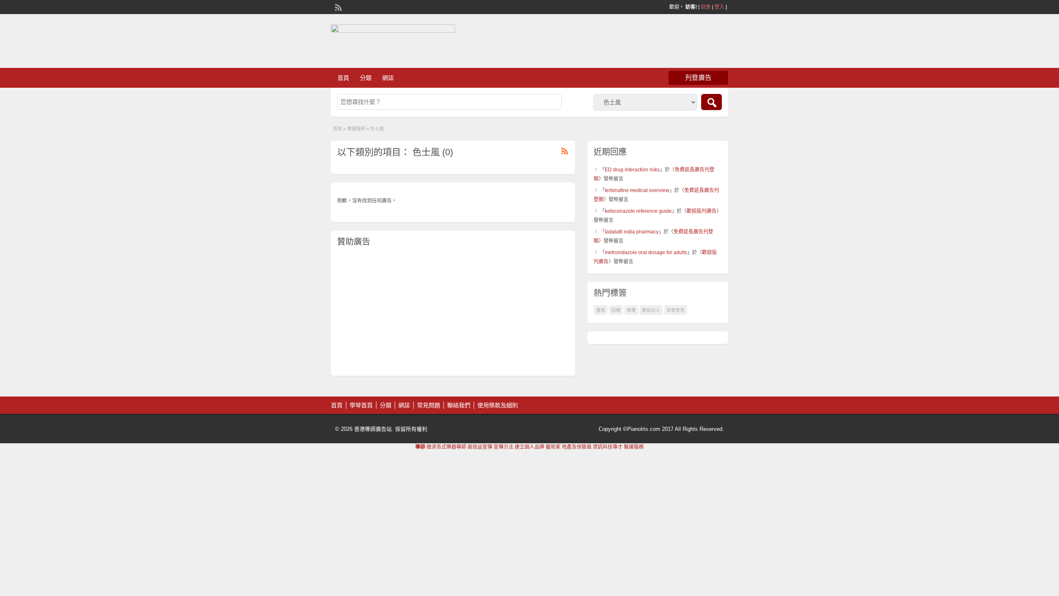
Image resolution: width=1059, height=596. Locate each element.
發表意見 (675, 310)
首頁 (343, 77)
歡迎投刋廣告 (701, 211)
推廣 (631, 310)
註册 (706, 7)
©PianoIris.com (641, 429)
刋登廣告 (698, 77)
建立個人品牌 (529, 447)
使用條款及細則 (497, 405)
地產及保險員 (577, 447)
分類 (365, 77)
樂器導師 (356, 128)
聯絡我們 (458, 405)
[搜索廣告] (711, 102)
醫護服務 (634, 447)
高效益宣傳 (479, 447)
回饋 (616, 310)
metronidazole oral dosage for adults (646, 252)
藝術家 (553, 447)
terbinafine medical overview (637, 190)
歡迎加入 (651, 310)
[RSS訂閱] (337, 6)
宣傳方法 (503, 447)
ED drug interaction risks (632, 170)
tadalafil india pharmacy (632, 232)
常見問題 (428, 405)
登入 (719, 7)
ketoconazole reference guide (638, 211)
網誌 (388, 77)
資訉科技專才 (608, 447)
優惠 (600, 310)
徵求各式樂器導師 (446, 447)
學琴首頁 (361, 405)
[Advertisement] (453, 312)
